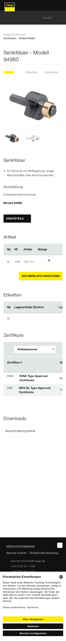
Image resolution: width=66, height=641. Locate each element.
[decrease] (40, 262)
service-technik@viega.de (28, 561)
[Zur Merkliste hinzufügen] (60, 56)
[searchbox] (30, 17)
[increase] (58, 262)
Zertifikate (51, 72)
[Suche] (60, 17)
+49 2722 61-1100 (23, 566)
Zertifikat (13, 362)
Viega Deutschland (15, 34)
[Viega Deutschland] (10, 5)
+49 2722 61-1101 (23, 571)
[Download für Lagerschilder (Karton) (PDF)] (46, 307)
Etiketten (32, 72)
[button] (33, 431)
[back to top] (59, 545)
